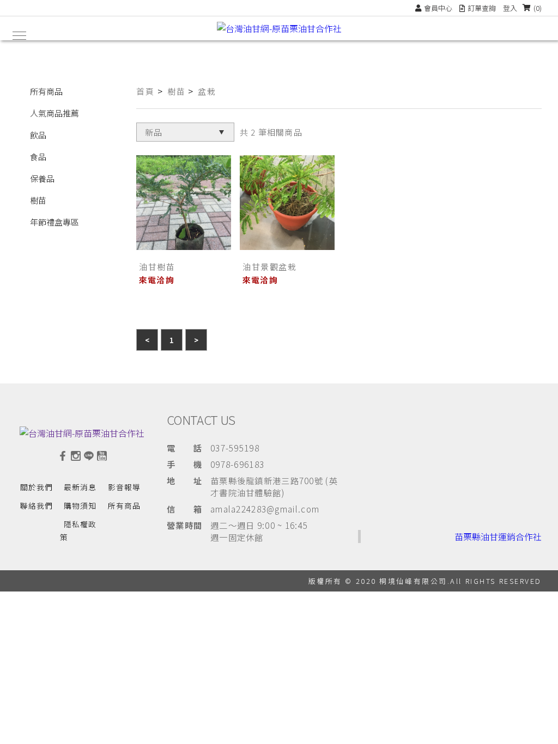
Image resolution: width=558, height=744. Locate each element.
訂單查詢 (482, 8)
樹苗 (38, 200)
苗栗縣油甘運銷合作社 (498, 536)
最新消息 (80, 486)
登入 (510, 8)
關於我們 (36, 486)
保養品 (42, 178)
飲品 (38, 135)
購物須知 (80, 505)
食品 (38, 156)
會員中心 (438, 8)
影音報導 (124, 486)
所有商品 (46, 91)
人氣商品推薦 (54, 113)
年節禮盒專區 (54, 222)
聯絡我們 (36, 505)
